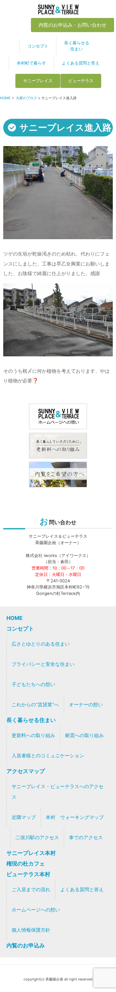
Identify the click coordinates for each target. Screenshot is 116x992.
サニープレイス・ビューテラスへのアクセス (57, 792)
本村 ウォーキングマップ (75, 817)
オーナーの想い (86, 705)
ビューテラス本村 (28, 874)
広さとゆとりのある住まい (41, 644)
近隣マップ (24, 817)
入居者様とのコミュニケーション (48, 756)
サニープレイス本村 (31, 853)
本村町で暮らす (31, 62)
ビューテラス (80, 80)
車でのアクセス (86, 837)
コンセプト (37, 45)
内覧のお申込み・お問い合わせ (72, 25)
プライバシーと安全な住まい (43, 664)
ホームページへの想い (36, 910)
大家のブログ (26, 98)
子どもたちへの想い (33, 684)
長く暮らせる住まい (76, 45)
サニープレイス (38, 80)
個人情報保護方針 (31, 930)
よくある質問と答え (81, 62)
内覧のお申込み (25, 945)
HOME (5, 98)
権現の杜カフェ (25, 863)
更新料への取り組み (33, 735)
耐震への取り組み (84, 735)
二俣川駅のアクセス (37, 837)
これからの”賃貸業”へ (35, 705)
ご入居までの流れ (31, 889)
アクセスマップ (25, 771)
